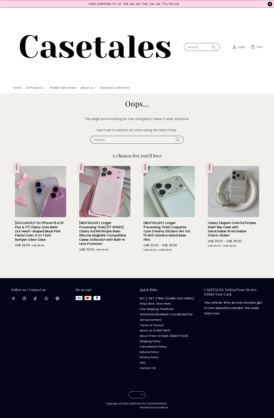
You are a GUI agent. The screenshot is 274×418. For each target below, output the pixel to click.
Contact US (148, 368)
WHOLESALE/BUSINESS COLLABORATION (166, 314)
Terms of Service (152, 325)
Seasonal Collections (115, 88)
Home (17, 88)
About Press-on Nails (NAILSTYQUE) (164, 336)
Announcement (151, 320)
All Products (34, 87)
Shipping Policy (150, 341)
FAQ (142, 363)
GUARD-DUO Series (63, 88)
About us (87, 87)
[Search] (214, 46)
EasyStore (161, 407)
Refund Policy (149, 352)
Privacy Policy (149, 357)
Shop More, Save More (155, 303)
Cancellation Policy (153, 347)
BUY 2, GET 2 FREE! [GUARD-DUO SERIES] (167, 298)
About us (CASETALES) (155, 330)
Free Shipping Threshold (156, 309)
